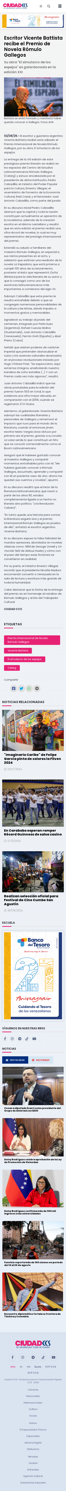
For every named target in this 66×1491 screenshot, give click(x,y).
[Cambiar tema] (41, 6)
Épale (37, 1366)
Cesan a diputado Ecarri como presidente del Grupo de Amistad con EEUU (32, 1109)
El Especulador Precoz (33, 1429)
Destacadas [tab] (17, 1060)
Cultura (33, 1409)
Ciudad (33, 1463)
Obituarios (33, 1449)
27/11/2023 (14, 841)
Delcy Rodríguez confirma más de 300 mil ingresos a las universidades (30, 1212)
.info (12, 1366)
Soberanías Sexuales (33, 1482)
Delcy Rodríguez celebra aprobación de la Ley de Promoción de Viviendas (33, 1161)
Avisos (33, 1423)
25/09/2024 (15, 910)
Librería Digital (33, 1442)
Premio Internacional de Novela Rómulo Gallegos (28, 640)
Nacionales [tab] (43, 1060)
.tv (20, 1366)
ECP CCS (33, 1373)
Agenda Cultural (33, 1476)
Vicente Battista (18, 650)
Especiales (33, 1436)
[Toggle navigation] (58, 6)
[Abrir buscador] (49, 6)
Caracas (33, 1389)
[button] (33, 975)
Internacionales (33, 1402)
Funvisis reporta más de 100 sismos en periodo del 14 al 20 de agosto (33, 1263)
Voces (33, 1415)
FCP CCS (50, 1366)
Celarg (12, 668)
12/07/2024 (15, 769)
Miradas (33, 1456)
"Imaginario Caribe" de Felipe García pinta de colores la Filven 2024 (32, 758)
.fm (28, 1366)
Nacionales (33, 1396)
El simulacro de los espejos (25, 659)
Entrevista (33, 1469)
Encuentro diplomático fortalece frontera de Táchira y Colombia (32, 1315)
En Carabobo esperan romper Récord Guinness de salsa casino (33, 832)
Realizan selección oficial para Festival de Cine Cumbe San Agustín (31, 900)
